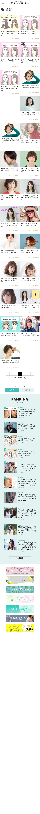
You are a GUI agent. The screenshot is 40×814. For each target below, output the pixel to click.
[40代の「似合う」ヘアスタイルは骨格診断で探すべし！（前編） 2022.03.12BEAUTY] (10, 159)
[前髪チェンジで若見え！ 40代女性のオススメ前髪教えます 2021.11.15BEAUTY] (30, 241)
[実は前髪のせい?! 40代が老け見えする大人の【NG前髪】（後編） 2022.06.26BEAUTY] (30, 49)
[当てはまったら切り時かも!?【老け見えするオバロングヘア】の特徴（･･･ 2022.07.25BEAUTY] (10, 22)
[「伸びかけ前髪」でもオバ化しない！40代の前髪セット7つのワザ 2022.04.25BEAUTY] (30, 77)
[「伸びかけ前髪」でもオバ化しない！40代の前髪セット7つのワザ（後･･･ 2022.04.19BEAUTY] (30, 103)
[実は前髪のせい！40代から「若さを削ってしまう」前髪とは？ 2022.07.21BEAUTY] (30, 22)
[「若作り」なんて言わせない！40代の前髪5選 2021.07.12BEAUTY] (10, 296)
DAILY (12, 390)
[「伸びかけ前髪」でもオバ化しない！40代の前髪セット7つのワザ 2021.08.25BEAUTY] (30, 269)
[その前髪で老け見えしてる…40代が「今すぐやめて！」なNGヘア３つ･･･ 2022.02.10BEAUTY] (30, 186)
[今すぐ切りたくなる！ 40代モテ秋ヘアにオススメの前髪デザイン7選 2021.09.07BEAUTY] (10, 269)
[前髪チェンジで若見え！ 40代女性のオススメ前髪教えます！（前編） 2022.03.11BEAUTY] (10, 186)
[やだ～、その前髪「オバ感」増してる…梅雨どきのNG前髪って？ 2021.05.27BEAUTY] (10, 324)
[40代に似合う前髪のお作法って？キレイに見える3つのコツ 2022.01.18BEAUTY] (30, 214)
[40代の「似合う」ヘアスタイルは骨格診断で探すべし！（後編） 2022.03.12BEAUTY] (30, 131)
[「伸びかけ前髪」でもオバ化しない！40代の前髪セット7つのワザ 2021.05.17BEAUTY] (10, 351)
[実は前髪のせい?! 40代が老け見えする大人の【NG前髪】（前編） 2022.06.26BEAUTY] (10, 77)
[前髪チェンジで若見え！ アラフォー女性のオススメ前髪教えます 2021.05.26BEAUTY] (30, 324)
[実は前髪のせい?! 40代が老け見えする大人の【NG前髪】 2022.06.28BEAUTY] (10, 49)
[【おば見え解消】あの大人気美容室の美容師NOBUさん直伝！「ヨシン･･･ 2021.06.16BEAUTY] (30, 296)
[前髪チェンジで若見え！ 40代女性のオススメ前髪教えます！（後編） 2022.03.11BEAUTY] (30, 159)
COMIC (27, 390)
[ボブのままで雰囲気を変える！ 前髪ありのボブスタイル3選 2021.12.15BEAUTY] (10, 241)
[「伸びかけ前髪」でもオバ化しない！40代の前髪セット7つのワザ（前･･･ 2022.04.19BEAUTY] (10, 130)
